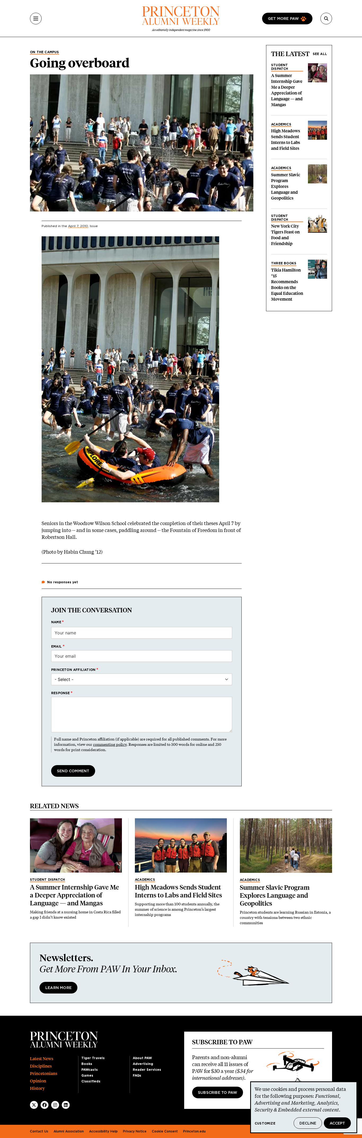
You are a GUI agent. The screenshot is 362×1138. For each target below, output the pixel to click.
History (37, 1088)
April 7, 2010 (78, 226)
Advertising (143, 1063)
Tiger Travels (93, 1058)
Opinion (38, 1080)
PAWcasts (89, 1069)
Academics (281, 124)
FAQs (137, 1075)
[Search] (326, 18)
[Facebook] (44, 1105)
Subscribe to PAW (217, 1093)
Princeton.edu (194, 1131)
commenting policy (110, 744)
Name (56, 622)
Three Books (283, 263)
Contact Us (39, 1131)
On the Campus (44, 52)
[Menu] (36, 18)
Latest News (41, 1058)
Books (86, 1063)
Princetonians (43, 1073)
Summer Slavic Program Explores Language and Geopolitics (285, 186)
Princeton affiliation (73, 669)
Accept (337, 1123)
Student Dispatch (279, 67)
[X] (34, 1105)
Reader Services (147, 1069)
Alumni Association (69, 1131)
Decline (307, 1123)
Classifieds (90, 1081)
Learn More (58, 988)
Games (87, 1075)
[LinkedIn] (66, 1105)
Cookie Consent (165, 1131)
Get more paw (283, 19)
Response (60, 693)
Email (56, 646)
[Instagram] (55, 1105)
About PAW (142, 1058)
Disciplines (41, 1066)
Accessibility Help (103, 1131)
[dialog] (304, 1107)
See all (320, 54)
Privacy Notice (135, 1131)
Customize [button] (265, 1123)
